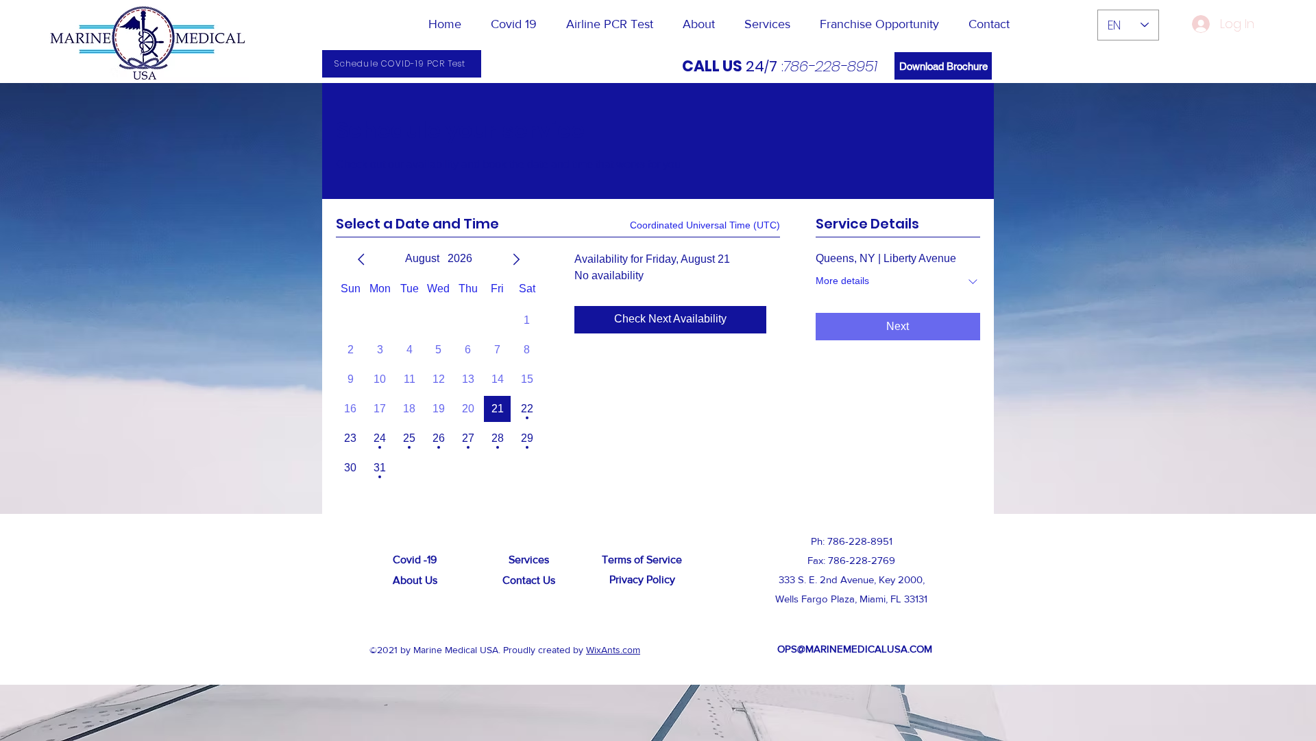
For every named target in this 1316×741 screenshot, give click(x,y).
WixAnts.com (613, 649)
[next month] (516, 259)
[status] (705, 225)
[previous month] (361, 259)
